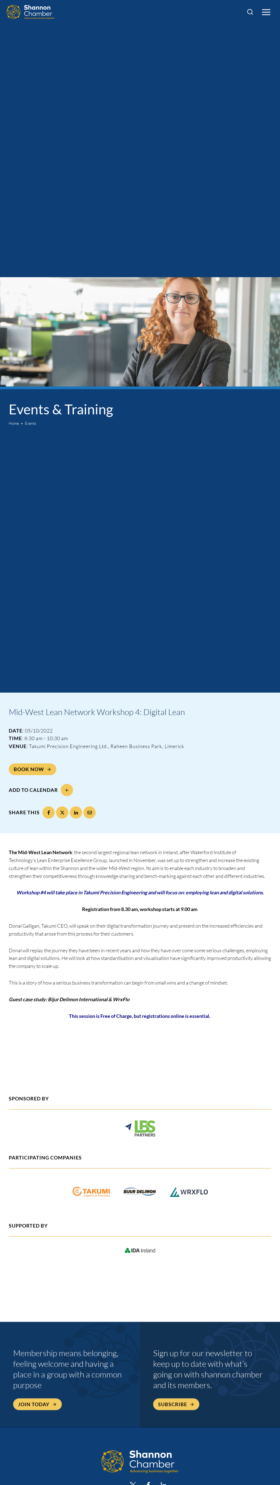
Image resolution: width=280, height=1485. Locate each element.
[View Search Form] (250, 12)
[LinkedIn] (76, 812)
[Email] (89, 812)
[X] (62, 812)
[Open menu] (266, 12)
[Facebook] (48, 812)
